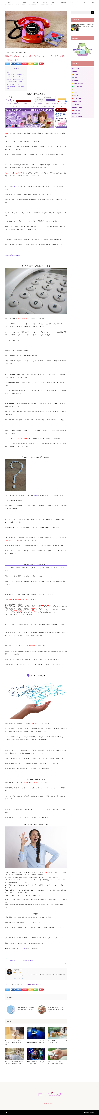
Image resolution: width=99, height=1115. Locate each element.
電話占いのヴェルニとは (12, 72)
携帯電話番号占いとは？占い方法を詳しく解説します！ (57, 1041)
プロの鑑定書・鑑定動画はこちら (33, 985)
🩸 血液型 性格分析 (76, 98)
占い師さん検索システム (12, 84)
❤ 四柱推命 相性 (76, 113)
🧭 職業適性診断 (76, 110)
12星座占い (25, 2)
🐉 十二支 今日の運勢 (77, 86)
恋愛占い (54, 2)
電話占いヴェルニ (15, 186)
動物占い (45, 2)
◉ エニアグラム (75, 104)
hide (17, 68)
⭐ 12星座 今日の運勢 (77, 83)
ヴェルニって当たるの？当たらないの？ (16, 76)
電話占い (92, 2)
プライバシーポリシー (49, 1103)
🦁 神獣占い (75, 95)
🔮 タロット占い (76, 68)
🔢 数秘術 (74, 77)
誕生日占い (35, 2)
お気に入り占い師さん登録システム (15, 86)
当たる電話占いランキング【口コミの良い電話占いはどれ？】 (23, 960)
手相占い (72, 2)
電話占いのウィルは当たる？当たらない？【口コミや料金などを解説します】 (57, 1063)
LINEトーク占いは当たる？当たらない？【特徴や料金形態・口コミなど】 (36, 1041)
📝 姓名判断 (75, 74)
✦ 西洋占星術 (75, 80)
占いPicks (8, 2)
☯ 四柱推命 (74, 71)
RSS (6, 1112)
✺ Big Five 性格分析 (77, 107)
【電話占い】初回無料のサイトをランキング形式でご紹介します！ (36, 1062)
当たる (36, 495)
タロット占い (82, 2)
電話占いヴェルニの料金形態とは (14, 79)
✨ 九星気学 (75, 92)
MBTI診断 (63, 2)
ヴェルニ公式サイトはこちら (12, 255)
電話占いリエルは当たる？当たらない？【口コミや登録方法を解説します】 (13, 1042)
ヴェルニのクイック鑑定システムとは (15, 74)
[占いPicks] (49, 1096)
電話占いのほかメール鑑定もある (17, 81)
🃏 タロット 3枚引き (77, 116)
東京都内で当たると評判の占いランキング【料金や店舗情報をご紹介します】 (86, 26)
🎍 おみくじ (75, 89)
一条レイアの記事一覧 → (18, 978)
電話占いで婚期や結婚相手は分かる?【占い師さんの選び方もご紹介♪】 (14, 1062)
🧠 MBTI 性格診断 (76, 101)
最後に (8, 88)
